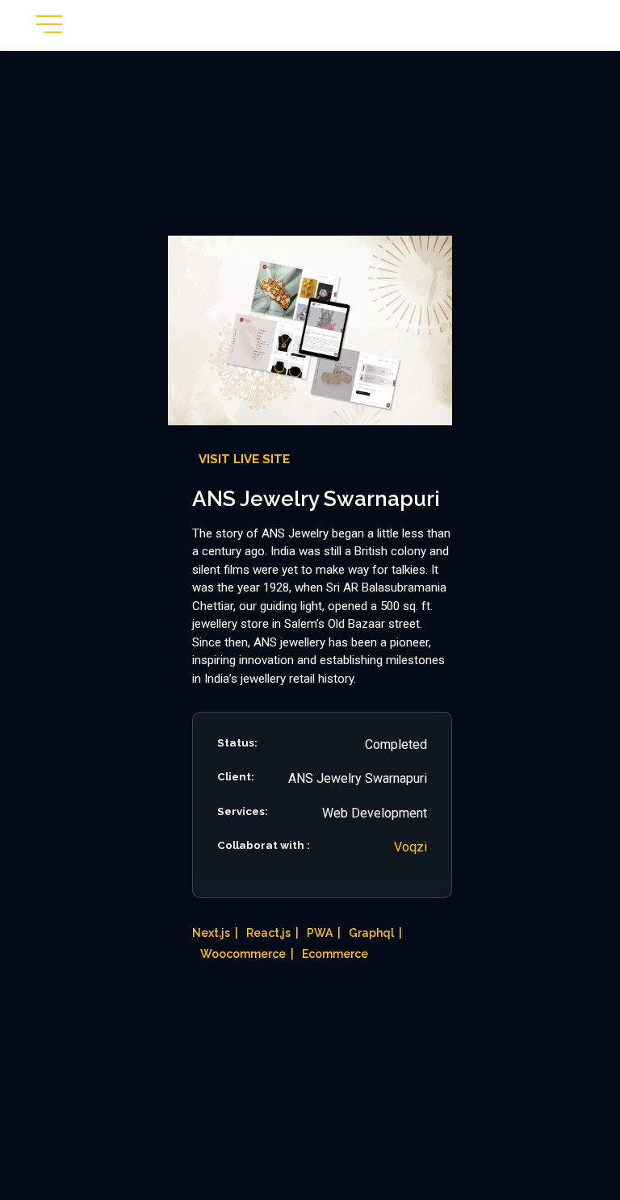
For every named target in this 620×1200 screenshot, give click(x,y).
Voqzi (410, 847)
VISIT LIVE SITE (244, 459)
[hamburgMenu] (49, 24)
